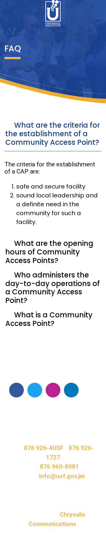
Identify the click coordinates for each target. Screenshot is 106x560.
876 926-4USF (43, 448)
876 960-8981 (59, 466)
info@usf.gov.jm (62, 476)
